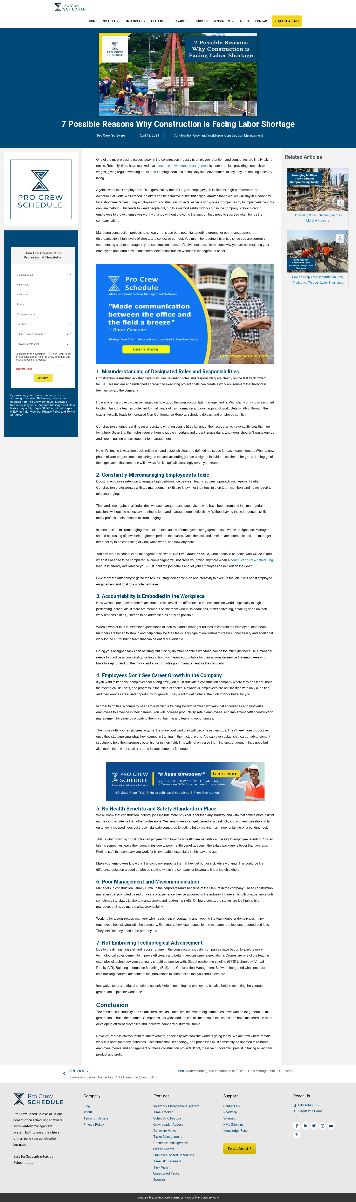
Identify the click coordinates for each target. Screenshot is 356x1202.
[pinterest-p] (297, 1134)
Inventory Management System (176, 1106)
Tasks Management (167, 1137)
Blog (86, 1106)
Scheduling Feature (167, 1118)
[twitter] (314, 1126)
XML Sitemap (233, 1125)
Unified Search (163, 1149)
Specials (159, 1180)
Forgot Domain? (239, 1149)
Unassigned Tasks (166, 1173)
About (87, 1112)
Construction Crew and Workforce (198, 135)
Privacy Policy (93, 1125)
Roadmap (230, 1112)
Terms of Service (96, 1118)
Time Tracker (163, 1112)
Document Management (171, 1143)
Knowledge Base (235, 1131)
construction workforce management (182, 166)
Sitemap (229, 1118)
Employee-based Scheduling (173, 1155)
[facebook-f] (297, 1126)
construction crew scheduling (252, 560)
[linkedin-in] (306, 1126)
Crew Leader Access (168, 1125)
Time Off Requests (167, 1161)
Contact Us (231, 1106)
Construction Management (243, 135)
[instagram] (323, 1126)
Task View (160, 1167)
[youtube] (331, 1126)
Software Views (165, 1131)
